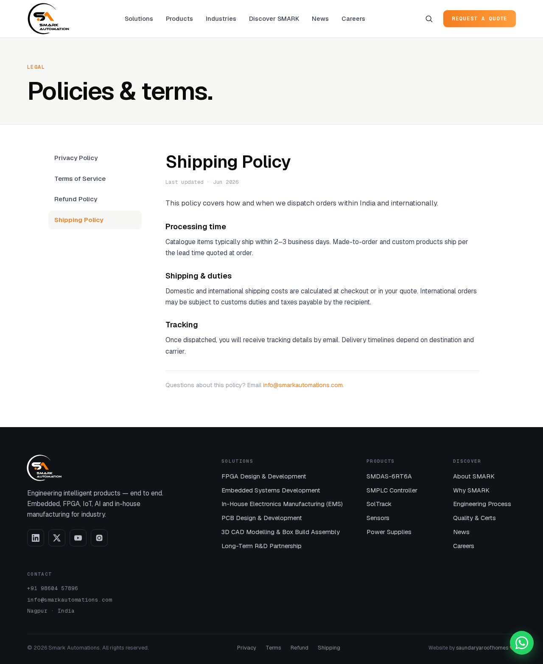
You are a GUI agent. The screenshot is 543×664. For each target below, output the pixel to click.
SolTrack (379, 504)
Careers (353, 18)
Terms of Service (80, 178)
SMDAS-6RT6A (389, 476)
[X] (56, 537)
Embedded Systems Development (270, 490)
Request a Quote (479, 18)
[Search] (428, 18)
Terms (273, 647)
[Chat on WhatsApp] (522, 643)
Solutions (139, 18)
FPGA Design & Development (263, 476)
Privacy (246, 647)
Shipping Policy (79, 220)
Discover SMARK (274, 18)
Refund (299, 647)
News (320, 18)
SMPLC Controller (392, 490)
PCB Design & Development (261, 518)
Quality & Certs (474, 518)
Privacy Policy (76, 158)
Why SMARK (471, 490)
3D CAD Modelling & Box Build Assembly (280, 532)
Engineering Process (482, 504)
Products (179, 18)
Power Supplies (389, 532)
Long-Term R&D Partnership (261, 546)
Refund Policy (75, 199)
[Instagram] (99, 537)
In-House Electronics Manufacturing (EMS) (282, 504)
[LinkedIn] (35, 537)
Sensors (378, 518)
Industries (221, 18)
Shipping (329, 647)
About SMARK (474, 476)
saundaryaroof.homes (482, 647)
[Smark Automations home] (48, 18)
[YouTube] (78, 537)
